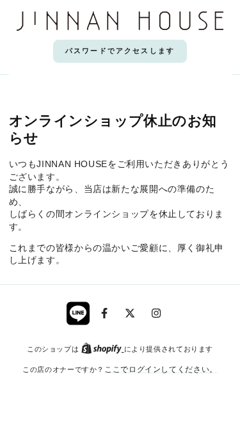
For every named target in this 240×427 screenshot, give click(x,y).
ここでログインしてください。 (161, 369)
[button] (120, 51)
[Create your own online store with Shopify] (102, 348)
